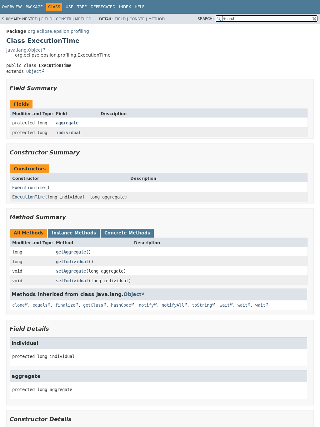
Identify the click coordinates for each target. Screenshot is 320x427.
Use (69, 7)
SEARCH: (206, 19)
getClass (93, 305)
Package (34, 7)
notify (146, 305)
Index (125, 7)
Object (33, 71)
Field (46, 19)
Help (139, 7)
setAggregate (71, 271)
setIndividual (72, 280)
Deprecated (103, 7)
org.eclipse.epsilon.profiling (58, 31)
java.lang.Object (24, 50)
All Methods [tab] (28, 232)
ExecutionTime (28, 187)
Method (83, 19)
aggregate (67, 122)
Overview (12, 7)
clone (18, 305)
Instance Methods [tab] (74, 232)
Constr (63, 19)
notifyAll (173, 305)
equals (40, 305)
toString (202, 305)
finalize (65, 305)
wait (225, 305)
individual (68, 132)
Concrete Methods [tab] (127, 232)
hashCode (121, 305)
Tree (82, 7)
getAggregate (71, 251)
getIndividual (72, 261)
